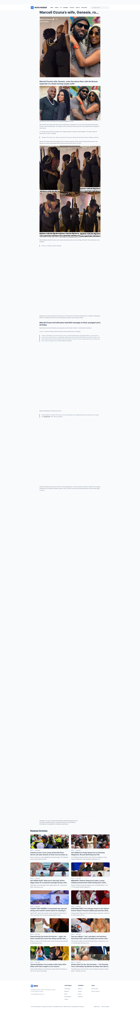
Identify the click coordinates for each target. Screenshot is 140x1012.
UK (61, 7)
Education (84, 7)
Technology (67, 988)
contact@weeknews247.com (37, 994)
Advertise (80, 996)
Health (78, 7)
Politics (72, 7)
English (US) (97, 1006)
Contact (80, 991)
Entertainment (67, 996)
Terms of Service (95, 991)
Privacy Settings (105, 1006)
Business (65, 7)
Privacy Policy (94, 988)
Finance (66, 999)
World (56, 7)
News (51, 7)
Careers (80, 994)
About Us (80, 988)
